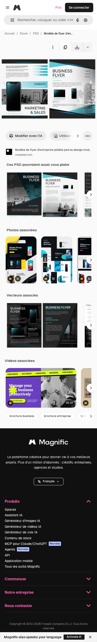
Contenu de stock (18, 538)
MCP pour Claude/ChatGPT (32, 544)
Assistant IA (13, 515)
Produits (12, 501)
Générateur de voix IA (21, 532)
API (7, 555)
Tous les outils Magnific (22, 566)
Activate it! (74, 637)
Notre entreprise (19, 592)
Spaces (10, 509)
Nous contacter (18, 605)
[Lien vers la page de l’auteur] (9, 152)
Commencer (15, 578)
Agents (16, 549)
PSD (36, 33)
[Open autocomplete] (10, 20)
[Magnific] (48, 443)
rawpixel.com (23, 155)
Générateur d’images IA (22, 521)
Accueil (10, 33)
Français (48, 481)
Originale (31, 63)
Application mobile (19, 561)
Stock (24, 33)
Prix (58, 7)
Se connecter (79, 7)
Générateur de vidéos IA (23, 526)
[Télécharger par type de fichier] (87, 47)
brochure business (22, 416)
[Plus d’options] (52, 47)
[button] (49, 481)
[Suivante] (77, 136)
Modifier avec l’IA (28, 136)
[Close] (90, 637)
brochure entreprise (57, 416)
